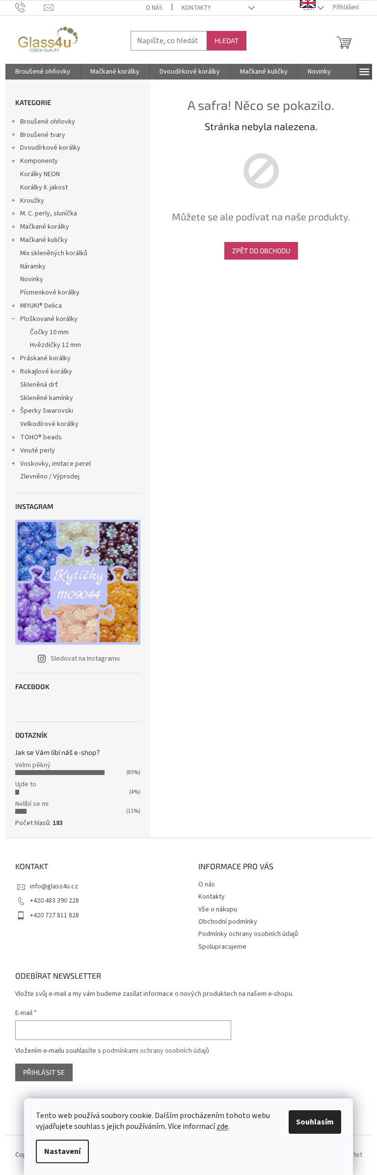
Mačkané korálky (44, 227)
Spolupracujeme (222, 947)
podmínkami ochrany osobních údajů (156, 1051)
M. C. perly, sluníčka (48, 213)
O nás (154, 7)
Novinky (31, 279)
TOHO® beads (41, 437)
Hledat (227, 40)
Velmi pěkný (33, 765)
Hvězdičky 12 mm (55, 345)
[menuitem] (42, 72)
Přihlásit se (44, 1072)
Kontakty (196, 7)
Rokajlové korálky (46, 371)
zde (222, 1126)
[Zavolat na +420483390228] (29, 7)
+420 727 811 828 (54, 915)
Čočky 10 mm (49, 332)
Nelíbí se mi (32, 804)
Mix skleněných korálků (53, 253)
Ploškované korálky (49, 319)
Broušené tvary (42, 135)
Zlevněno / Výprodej (50, 476)
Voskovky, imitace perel (55, 464)
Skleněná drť (39, 385)
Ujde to (25, 784)
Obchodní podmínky (227, 922)
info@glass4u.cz (54, 886)
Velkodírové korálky (49, 424)
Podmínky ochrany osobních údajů (248, 934)
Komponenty (39, 161)
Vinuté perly (37, 450)
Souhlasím (315, 1122)
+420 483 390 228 (54, 901)
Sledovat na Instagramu (85, 659)
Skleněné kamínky (46, 398)
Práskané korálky (45, 358)
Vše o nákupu (217, 909)
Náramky (33, 266)
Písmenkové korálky (50, 292)
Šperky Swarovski (46, 411)
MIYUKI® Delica (41, 306)
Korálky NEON (40, 174)
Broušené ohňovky (47, 122)
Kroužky (32, 201)
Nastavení (62, 1151)
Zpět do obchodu (261, 250)
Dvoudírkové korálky (50, 148)
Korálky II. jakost (44, 187)
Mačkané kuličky (44, 240)
